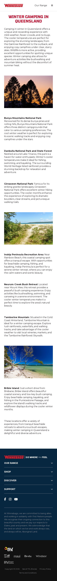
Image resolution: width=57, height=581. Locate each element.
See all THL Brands (29, 569)
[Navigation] (52, 5)
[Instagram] (10, 499)
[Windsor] (41, 556)
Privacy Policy (45, 569)
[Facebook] (5, 499)
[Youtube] (16, 499)
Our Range (41, 5)
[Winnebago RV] (13, 5)
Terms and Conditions (28, 573)
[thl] (9, 550)
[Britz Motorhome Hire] (28, 556)
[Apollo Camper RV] (7, 556)
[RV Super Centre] (9, 563)
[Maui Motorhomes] (17, 556)
